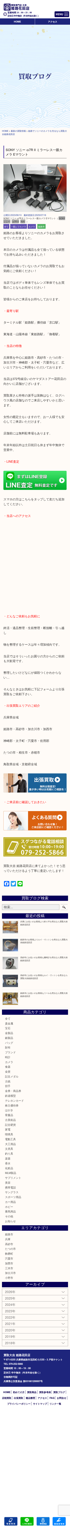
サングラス (11, 1192)
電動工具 (10, 1139)
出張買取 (18, 1398)
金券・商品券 (13, 1091)
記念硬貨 (10, 1125)
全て (6, 226)
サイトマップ (40, 1403)
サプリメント (13, 1177)
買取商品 (31, 1392)
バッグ (9, 1042)
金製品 (9, 1033)
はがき (9, 1110)
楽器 (7, 1158)
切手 (7, 1086)
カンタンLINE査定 (27, 1521)
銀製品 (9, 1038)
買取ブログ (59, 1392)
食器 (7, 1066)
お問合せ (61, 1398)
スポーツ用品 (13, 1197)
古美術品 (10, 1120)
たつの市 (10, 1249)
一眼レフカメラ (18, 226)
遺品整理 (30, 1398)
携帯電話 (10, 1187)
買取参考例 (45, 1392)
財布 (7, 1047)
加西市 (9, 1263)
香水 (7, 1163)
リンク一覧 (55, 1403)
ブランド (10, 1052)
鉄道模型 (10, 1095)
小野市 (9, 1278)
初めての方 (19, 1392)
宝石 (7, 1028)
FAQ (52, 1398)
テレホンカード (14, 1100)
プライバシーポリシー (19, 1403)
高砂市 (9, 1244)
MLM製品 (10, 1173)
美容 (7, 1182)
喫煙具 (9, 1134)
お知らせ (10, 1221)
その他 (9, 1216)
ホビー (9, 1207)
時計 (7, 1057)
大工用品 (10, 1144)
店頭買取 (6, 1398)
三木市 (9, 1268)
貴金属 (9, 1023)
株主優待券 (11, 1105)
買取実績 (59, 1521)
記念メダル (11, 1076)
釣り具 (9, 1153)
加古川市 (10, 1273)
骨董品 (9, 1115)
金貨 (7, 1071)
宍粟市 (9, 1258)
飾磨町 (9, 1253)
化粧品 (9, 1168)
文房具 (9, 1148)
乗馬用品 (10, 1211)
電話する (10, 1521)
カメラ (32, 226)
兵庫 (7, 1239)
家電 (7, 1129)
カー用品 (10, 1202)
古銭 (7, 1081)
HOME (17, 21)
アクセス (52, 21)
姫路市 (41, 226)
